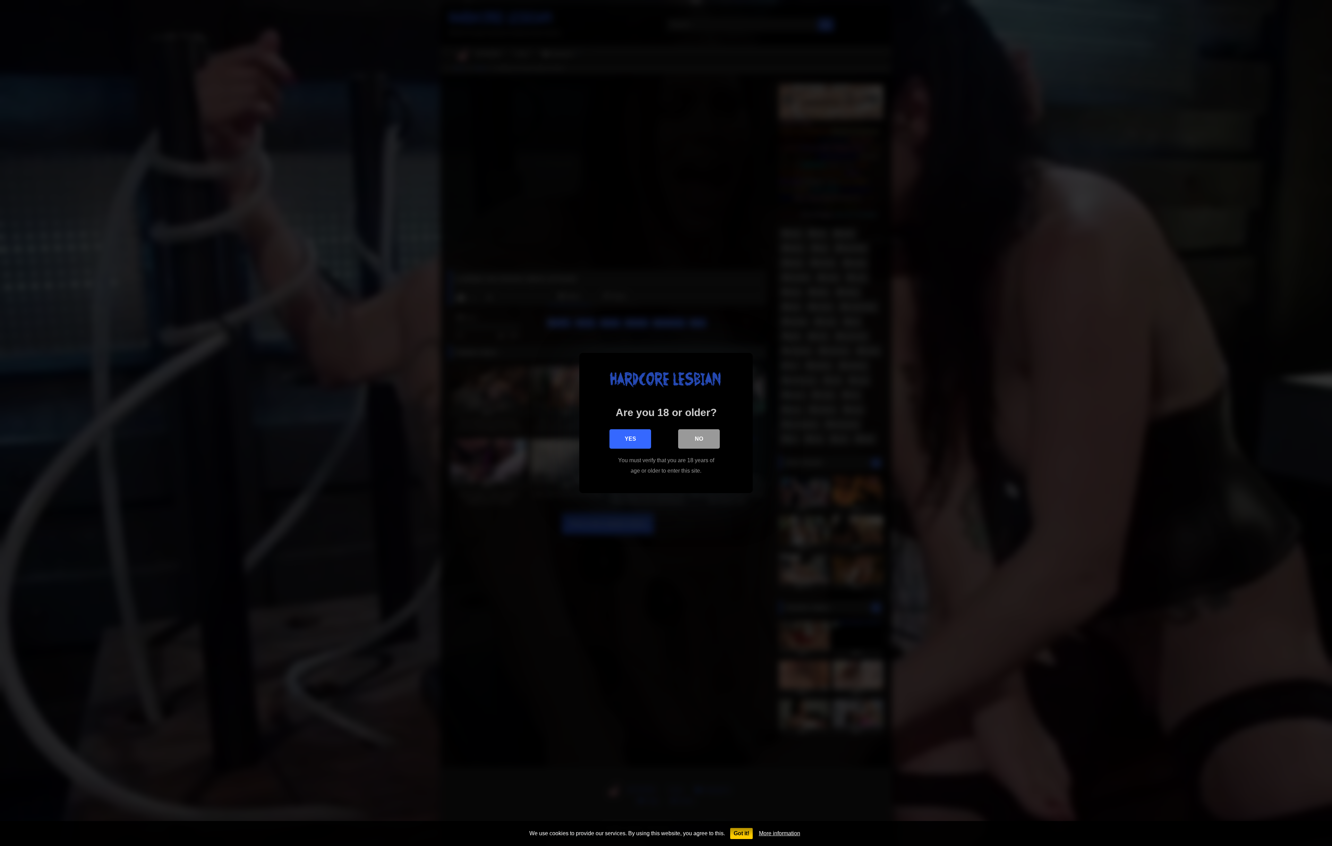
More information (779, 833)
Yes (630, 439)
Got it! (741, 833)
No (699, 439)
